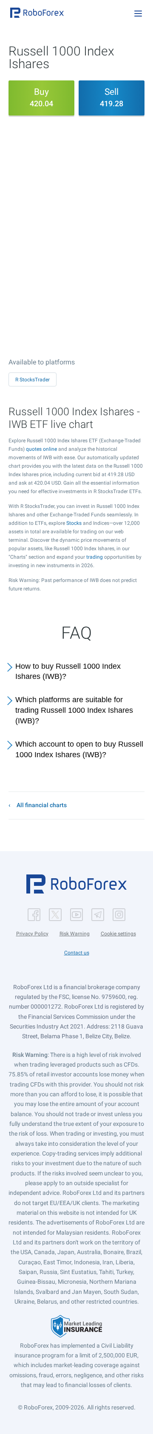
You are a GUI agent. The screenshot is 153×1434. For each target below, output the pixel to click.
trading (94, 557)
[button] (37, 13)
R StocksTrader (32, 380)
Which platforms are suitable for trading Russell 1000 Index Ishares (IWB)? (74, 710)
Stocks (74, 523)
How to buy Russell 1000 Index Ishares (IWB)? (68, 671)
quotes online (41, 449)
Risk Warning (75, 934)
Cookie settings (118, 934)
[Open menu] (138, 13)
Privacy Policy (32, 934)
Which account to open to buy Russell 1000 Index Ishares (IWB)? (79, 749)
